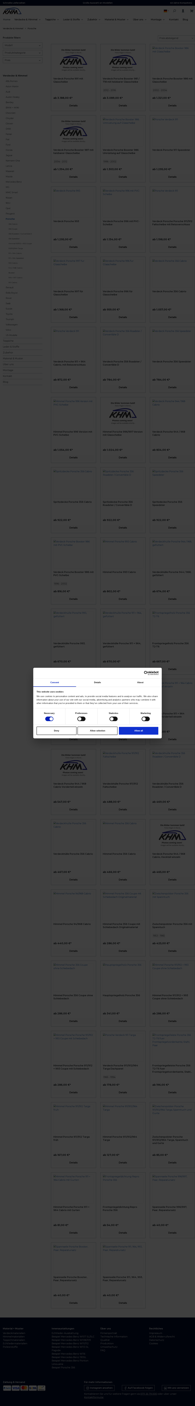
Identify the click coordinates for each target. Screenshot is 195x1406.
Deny (56, 731)
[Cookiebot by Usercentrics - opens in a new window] (146, 673)
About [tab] (140, 682)
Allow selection (97, 731)
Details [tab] (97, 682)
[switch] (81, 719)
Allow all (138, 731)
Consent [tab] (54, 682)
